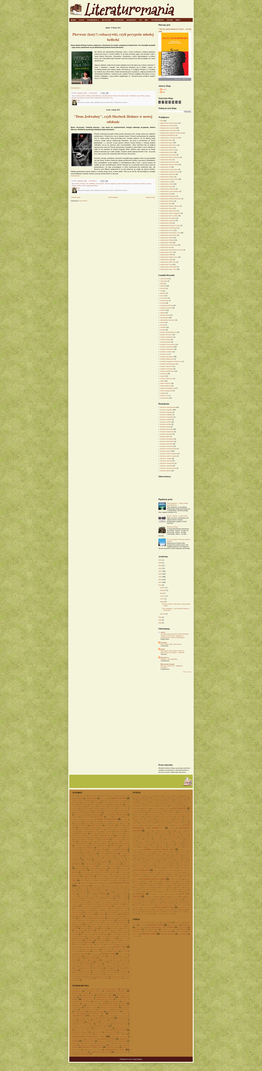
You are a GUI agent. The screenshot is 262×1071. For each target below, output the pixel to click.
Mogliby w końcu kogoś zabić (159, 849)
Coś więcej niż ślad (179, 800)
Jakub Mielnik (120, 857)
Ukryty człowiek (186, 891)
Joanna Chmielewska (79, 870)
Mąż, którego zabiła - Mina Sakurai (171, 644)
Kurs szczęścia (178, 841)
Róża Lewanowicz (77, 949)
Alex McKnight (105, 802)
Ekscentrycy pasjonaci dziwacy (166, 816)
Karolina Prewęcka (85, 883)
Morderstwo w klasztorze (147, 851)
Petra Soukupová (108, 932)
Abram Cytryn (83, 796)
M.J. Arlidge (123, 896)
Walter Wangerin (113, 966)
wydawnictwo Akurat (166, 147)
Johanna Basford (123, 872)
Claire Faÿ (100, 829)
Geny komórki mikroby (143, 820)
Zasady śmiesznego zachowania (166, 905)
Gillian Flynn (124, 845)
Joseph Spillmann (111, 876)
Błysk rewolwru (184, 798)
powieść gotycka (165, 342)
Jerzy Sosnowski (80, 868)
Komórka (185, 835)
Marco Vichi (119, 904)
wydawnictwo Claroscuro (92, 1005)
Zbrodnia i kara (136, 907)
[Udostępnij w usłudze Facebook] (107, 93)
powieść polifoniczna (167, 359)
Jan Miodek (87, 860)
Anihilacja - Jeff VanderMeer (169, 659)
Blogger (139, 1059)
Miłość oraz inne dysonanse (175, 847)
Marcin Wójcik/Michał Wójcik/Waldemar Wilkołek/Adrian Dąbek (97, 904)
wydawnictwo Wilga (166, 259)
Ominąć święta (170, 859)
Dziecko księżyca (183, 810)
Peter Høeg (116, 930)
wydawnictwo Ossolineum (80, 1032)
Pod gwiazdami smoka (184, 867)
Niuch (135, 859)
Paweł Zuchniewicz (79, 930)
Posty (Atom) (83, 201)
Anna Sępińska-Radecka (108, 810)
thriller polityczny (165, 386)
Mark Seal (106, 910)
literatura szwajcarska (167, 463)
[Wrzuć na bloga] (104, 93)
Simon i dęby (146, 885)
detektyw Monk (148, 933)
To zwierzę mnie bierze (182, 889)
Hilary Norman (121, 850)
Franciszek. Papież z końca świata (164, 818)
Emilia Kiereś (87, 839)
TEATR (170, 20)
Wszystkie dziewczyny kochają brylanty (172, 899)
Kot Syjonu (157, 837)
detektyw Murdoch (167, 934)
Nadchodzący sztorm (170, 853)
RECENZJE (106, 20)
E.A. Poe (99, 835)
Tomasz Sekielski (101, 962)
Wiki (163, 92)
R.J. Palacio (103, 936)
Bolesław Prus (87, 823)
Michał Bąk (121, 918)
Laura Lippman (83, 894)
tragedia (163, 393)
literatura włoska (165, 470)
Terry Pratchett (84, 960)
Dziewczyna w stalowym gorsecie (167, 812)
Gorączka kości (168, 820)
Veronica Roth (97, 964)
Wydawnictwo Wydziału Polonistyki (171, 133)
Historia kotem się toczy (162, 822)
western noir (164, 395)
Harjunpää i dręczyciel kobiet (147, 822)
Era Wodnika (179, 816)
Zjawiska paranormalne (184, 907)
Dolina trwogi (146, 808)
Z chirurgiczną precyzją (184, 903)
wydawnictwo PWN (166, 223)
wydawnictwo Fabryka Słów (169, 179)
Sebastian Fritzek (118, 949)
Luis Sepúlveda (112, 896)
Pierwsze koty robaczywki (120, 96)
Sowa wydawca (92, 989)
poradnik (163, 327)
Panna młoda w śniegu (184, 863)
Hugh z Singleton (173, 925)
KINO (178, 20)
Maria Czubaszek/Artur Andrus (121, 906)
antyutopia (163, 281)
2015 (160, 577)
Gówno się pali (178, 820)
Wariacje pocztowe (174, 896)
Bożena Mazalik (97, 823)
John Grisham (84, 874)
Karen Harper (109, 880)
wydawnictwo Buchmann (168, 162)
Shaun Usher (95, 951)
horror (162, 295)
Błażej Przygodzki (115, 823)
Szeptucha (171, 887)
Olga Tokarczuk (95, 926)
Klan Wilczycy (152, 833)
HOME (73, 20)
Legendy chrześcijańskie (147, 843)
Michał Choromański (86, 920)
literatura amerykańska (167, 407)
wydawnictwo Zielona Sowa (92, 1050)
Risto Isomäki (77, 942)
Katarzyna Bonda (120, 882)
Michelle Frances (76, 922)
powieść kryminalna (139, 183)
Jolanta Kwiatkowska (117, 874)
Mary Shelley (110, 912)
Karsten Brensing (96, 883)
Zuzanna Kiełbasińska (116, 978)
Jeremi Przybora (78, 866)
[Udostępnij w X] (105, 93)
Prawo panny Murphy (182, 874)
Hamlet (186, 820)
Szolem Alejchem (77, 958)
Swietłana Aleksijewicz (113, 956)
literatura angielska (110, 183)
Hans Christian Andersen (87, 849)
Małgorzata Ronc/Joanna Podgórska (95, 916)
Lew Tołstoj (75, 896)
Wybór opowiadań (168, 901)
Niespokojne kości (176, 857)
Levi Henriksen (123, 894)
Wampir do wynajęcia (180, 931)
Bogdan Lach (96, 821)
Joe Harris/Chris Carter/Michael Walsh (104, 872)
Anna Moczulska (76, 810)
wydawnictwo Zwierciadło (168, 267)
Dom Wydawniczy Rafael (78, 989)
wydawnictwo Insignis (108, 1015)
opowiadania (164, 317)
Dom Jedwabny (90, 183)
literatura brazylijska (166, 417)
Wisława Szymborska (110, 970)
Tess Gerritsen (94, 960)
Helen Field (111, 849)
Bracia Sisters (174, 798)
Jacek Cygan (119, 856)
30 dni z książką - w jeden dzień (177, 516)
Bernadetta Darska (77, 821)
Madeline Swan (86, 898)
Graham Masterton (87, 847)
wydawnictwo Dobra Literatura (87, 1009)
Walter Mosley (103, 966)
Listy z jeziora (170, 843)
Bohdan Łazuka (106, 821)
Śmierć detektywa (169, 911)
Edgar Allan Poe (108, 835)
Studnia (157, 887)
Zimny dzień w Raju (164, 907)
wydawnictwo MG (166, 194)
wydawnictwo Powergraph (168, 228)
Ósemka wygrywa (166, 909)
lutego (162, 601)
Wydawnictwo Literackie (168, 128)
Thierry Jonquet (106, 960)
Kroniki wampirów (139, 927)
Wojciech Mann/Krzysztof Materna (81, 974)
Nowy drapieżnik (153, 859)
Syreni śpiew (164, 887)
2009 (160, 623)
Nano (170, 855)
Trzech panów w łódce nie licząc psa (170, 891)
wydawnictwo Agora (166, 142)
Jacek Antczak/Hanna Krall (106, 855)
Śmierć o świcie (180, 911)
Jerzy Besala (112, 866)
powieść (162, 330)
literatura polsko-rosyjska (168, 456)
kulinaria (163, 310)
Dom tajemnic (179, 808)
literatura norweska (166, 446)
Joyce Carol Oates (123, 876)
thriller (162, 381)
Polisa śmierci (154, 872)
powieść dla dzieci (166, 334)
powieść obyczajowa (78, 98)
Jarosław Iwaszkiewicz (91, 864)
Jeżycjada (186, 925)
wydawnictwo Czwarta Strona (169, 172)
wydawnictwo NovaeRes (168, 218)
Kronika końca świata (159, 839)
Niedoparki (139, 857)
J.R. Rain (87, 855)
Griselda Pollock (114, 847)
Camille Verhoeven (96, 825)
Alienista (159, 796)
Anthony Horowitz (80, 183)
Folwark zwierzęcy (139, 818)
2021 (160, 560)
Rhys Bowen (89, 940)
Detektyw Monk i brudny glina (153, 804)
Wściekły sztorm (166, 903)
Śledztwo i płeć (159, 911)
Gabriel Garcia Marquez (121, 843)
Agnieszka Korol (97, 800)
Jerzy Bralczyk (123, 866)
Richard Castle (101, 940)
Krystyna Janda (82, 890)
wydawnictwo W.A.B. (166, 252)
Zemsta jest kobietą (147, 907)
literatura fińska (165, 427)
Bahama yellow (138, 798)
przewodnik (164, 373)
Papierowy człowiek (139, 865)
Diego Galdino (94, 833)
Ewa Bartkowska (90, 841)
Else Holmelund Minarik (104, 837)
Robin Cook (120, 947)
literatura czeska (165, 422)
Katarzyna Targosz (97, 886)
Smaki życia (166, 885)
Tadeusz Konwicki (119, 958)
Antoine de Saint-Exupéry (80, 814)
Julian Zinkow (90, 878)
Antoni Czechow (94, 815)
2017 (160, 571)
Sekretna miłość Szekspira (152, 883)
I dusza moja (155, 825)
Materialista (171, 845)
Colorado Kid (169, 800)
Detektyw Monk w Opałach (171, 804)
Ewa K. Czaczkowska (102, 841)
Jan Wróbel (122, 859)
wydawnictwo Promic (167, 230)
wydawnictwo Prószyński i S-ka (103, 98)
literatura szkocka (166, 461)
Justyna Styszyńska (114, 878)
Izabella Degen (113, 853)
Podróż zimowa (157, 870)
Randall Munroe (92, 938)
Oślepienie (173, 861)
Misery (142, 847)
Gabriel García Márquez (81, 845)
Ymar (174, 903)
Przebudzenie (150, 876)
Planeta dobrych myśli (170, 867)
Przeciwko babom (160, 876)
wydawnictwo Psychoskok (168, 235)
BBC (146, 20)
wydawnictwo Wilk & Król (168, 262)
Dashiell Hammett (119, 831)
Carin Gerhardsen (110, 825)
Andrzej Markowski (116, 804)
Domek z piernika (137, 810)
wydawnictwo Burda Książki (169, 164)
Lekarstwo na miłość (160, 843)
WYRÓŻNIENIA (157, 20)
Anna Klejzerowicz (84, 808)
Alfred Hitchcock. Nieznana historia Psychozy (144, 796)
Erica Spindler (104, 839)
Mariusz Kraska (76, 910)
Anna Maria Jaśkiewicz (110, 808)
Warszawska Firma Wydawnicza (108, 989)
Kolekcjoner (166, 835)
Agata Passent (104, 798)
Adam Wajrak (91, 798)
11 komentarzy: (93, 93)
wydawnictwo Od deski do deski (97, 1030)
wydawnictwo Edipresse (168, 174)
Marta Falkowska (123, 910)
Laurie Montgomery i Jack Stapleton (160, 927)
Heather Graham (101, 849)
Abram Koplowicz (93, 796)
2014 (160, 579)
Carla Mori (120, 825)
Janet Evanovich (101, 862)
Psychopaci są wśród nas (176, 879)
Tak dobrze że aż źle (160, 889)
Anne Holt (89, 812)
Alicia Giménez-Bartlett (117, 802)
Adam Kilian (113, 796)
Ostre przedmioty (164, 861)
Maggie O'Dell (93, 902)
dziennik (163, 288)
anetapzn (164, 642)
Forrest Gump (149, 818)
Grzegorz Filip (124, 847)
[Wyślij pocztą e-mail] (102, 93)
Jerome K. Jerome (90, 866)
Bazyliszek (147, 798)
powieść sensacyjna (166, 369)
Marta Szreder (100, 912)
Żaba (152, 913)
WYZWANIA (119, 20)
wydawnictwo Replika (167, 240)
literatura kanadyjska (167, 439)
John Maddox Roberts (104, 874)
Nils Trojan (154, 929)
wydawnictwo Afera (166, 140)
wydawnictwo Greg (95, 1016)
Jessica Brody (92, 868)
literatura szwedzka (166, 466)
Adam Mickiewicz (123, 796)
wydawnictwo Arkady (87, 999)
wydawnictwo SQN (166, 242)
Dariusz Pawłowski (96, 831)
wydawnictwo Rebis (92, 185)
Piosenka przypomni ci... (178, 865)
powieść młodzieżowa (167, 349)
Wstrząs (157, 899)
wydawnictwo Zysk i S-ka (168, 269)
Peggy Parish (90, 930)
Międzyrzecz (162, 847)
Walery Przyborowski (84, 966)
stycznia (162, 614)
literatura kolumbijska (167, 441)
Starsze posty (150, 197)
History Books (100, 183)
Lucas (164, 89)
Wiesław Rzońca (97, 968)
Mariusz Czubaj (124, 908)
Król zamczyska (167, 841)
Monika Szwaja (77, 924)
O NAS (81, 20)
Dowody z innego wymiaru (156, 810)
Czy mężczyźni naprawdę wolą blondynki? (162, 802)
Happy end (135, 822)
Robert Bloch (98, 942)
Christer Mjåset (91, 829)
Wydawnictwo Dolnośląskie (169, 123)
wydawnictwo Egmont (113, 1011)
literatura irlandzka (166, 434)
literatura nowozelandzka (168, 448)
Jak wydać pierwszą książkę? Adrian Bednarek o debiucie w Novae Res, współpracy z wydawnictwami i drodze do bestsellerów (174, 635)
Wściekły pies (156, 903)
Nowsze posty (75, 197)
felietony (163, 293)
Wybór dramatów (157, 901)
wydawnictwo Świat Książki (81, 1054)
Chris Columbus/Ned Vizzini (118, 827)
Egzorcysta (153, 816)
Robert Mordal (100, 944)
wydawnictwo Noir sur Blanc (169, 216)
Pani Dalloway (181, 861)
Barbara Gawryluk (118, 816)
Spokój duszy (174, 885)
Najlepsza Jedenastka (184, 853)
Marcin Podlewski (123, 902)
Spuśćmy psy (137, 887)
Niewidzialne (187, 857)
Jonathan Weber (88, 876)
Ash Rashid (156, 922)
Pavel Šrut (103, 928)
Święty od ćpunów (144, 913)
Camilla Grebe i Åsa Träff (80, 825)
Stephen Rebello (123, 954)
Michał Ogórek (109, 920)
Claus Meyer (109, 829)
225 (140, 20)
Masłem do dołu (162, 845)
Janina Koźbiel (115, 862)
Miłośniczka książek (167, 664)
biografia (163, 286)
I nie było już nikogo (166, 825)
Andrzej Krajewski (102, 804)
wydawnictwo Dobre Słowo (104, 1009)
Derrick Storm (83, 833)
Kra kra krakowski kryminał (169, 837)
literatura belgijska (166, 414)
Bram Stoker (106, 823)
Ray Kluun (102, 938)
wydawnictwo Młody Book (168, 211)
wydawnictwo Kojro (166, 186)
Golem (159, 820)
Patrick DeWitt (120, 926)
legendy (162, 312)
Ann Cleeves (112, 806)
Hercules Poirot (155, 925)
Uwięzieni (140, 893)
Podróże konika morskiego (170, 870)
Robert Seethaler (123, 944)
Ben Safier (124, 819)
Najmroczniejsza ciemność (141, 855)
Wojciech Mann (122, 972)
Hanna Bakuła (75, 849)
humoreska (164, 298)
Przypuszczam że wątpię (153, 879)
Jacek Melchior (98, 857)
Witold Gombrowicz (124, 970)
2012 (160, 585)
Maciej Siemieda (76, 898)
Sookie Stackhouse (137, 931)
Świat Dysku (136, 936)
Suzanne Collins (100, 956)
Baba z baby (186, 796)
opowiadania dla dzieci (167, 320)
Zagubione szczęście (150, 905)
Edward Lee (119, 835)
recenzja (87, 98)
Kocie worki (144, 835)
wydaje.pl (114, 993)
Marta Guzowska (77, 912)
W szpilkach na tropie (150, 896)
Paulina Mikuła (84, 928)
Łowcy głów (176, 909)
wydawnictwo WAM (166, 254)
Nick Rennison (112, 924)
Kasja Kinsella (106, 883)
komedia (163, 303)
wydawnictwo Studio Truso (104, 1043)
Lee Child (91, 894)
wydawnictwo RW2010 (78, 1039)
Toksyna (135, 891)
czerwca (162, 596)
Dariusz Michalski (85, 831)
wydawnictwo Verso (85, 1045)
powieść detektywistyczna (125, 183)
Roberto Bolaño (108, 947)
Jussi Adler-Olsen (101, 878)
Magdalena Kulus (76, 900)
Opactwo (178, 859)
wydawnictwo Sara (102, 1041)
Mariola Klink (114, 908)
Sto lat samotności (148, 887)
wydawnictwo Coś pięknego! (109, 1005)
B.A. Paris (108, 816)
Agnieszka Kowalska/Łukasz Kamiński (114, 800)
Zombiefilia (137, 909)
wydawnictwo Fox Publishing (118, 1013)
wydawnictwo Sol (165, 247)
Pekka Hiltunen (100, 930)
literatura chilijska (165, 419)
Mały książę (179, 845)
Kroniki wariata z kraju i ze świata (175, 839)
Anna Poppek (96, 810)
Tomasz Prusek (76, 962)
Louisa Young (92, 896)
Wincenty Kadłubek (85, 970)
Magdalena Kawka (107, 898)
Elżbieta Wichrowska (117, 837)
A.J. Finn (74, 796)
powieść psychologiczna (168, 364)
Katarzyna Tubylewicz (110, 886)
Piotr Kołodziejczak (101, 934)
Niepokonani (167, 857)
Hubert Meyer (75, 851)
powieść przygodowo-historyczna (171, 361)
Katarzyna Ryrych (83, 886)
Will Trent (108, 968)
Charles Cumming (104, 827)
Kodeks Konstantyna (155, 835)
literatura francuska (166, 429)
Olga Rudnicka (83, 926)
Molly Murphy (137, 929)
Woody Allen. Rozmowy (147, 899)
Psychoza (187, 879)
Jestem (156, 831)
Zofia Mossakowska (116, 976)
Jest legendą (148, 831)
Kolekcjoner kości (175, 835)
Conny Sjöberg (167, 922)
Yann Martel (81, 976)
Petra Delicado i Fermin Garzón (92, 932)
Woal (182, 896)
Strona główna (113, 197)
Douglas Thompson (90, 835)
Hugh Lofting (84, 851)
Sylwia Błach (124, 956)
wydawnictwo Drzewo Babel (121, 1009)
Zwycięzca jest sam (147, 909)
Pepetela (108, 930)
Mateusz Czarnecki (120, 912)
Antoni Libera (106, 814)
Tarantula (171, 889)
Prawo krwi (172, 874)
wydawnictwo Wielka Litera (169, 257)
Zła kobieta (157, 909)
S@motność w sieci (183, 881)
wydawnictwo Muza (166, 208)
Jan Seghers (114, 859)
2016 (160, 574)
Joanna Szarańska (86, 872)
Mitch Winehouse (107, 922)
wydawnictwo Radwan (91, 1039)
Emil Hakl (127, 837)
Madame (178, 843)
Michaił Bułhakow (112, 918)
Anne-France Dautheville (110, 812)
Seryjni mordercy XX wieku (167, 883)
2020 (160, 563)
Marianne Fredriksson (102, 908)
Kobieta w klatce (175, 833)
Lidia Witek (83, 896)
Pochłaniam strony (134, 96)
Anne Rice (97, 812)
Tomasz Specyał (113, 962)
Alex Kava (96, 802)
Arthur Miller (75, 816)
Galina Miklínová (93, 845)
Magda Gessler (96, 898)
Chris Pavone (81, 829)
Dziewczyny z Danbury (184, 812)
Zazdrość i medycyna (182, 905)
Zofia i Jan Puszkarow (86, 978)
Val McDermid (86, 964)
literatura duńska (165, 424)
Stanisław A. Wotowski (79, 954)
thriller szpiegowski (166, 391)
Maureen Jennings (88, 914)
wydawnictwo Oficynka (167, 220)
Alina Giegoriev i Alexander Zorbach (142, 922)
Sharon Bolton (85, 951)
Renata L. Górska (123, 938)
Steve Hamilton (76, 956)
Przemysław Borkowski (78, 936)
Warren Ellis (77, 968)
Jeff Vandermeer (104, 864)
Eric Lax (95, 839)
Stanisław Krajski (94, 954)
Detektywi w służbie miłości (176, 806)
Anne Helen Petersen (79, 812)
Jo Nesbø (113, 868)
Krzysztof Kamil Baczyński (97, 890)
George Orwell (104, 845)
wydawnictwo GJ (165, 181)
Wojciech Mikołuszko (97, 974)
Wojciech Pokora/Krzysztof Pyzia (113, 974)
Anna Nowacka (87, 810)
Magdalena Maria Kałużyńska (79, 902)
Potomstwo (140, 874)
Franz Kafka (107, 843)
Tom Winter (125, 960)
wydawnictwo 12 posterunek (169, 138)
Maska (154, 845)
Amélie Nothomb (83, 804)
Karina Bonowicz (97, 96)
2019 (160, 565)
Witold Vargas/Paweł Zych (82, 972)
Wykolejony (178, 901)
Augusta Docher (98, 817)
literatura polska (107, 96)
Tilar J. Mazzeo (116, 960)
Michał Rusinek (122, 920)
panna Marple (182, 934)
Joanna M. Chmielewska (98, 870)
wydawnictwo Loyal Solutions (169, 191)
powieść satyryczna (166, 366)
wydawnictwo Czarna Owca (169, 169)
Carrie (134, 800)
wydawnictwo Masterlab (122, 1022)
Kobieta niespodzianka (163, 833)
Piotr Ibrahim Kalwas (86, 934)
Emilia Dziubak (78, 839)
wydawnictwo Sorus (89, 1043)
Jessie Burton (103, 868)
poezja (162, 325)
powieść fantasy (165, 339)
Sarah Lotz (96, 949)
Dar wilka (177, 802)
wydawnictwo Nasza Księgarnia (170, 213)
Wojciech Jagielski (110, 972)
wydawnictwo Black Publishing (170, 157)
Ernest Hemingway (116, 839)
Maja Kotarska (112, 902)
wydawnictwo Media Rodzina (82, 1024)
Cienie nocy (161, 800)
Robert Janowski (78, 944)
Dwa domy (174, 810)
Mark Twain (114, 910)
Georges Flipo (115, 845)
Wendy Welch (86, 968)
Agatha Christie (118, 798)
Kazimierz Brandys (93, 888)
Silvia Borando (104, 951)
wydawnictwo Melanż (167, 201)
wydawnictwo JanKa (166, 184)
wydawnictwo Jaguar (89, 1018)
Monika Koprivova (121, 922)
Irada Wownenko (76, 853)
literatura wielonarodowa (168, 468)
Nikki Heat (122, 924)
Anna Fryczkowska (123, 806)
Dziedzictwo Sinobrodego (139, 812)
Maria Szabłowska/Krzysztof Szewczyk (84, 908)
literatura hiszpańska (167, 431)
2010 (160, 620)
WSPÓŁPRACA (93, 20)
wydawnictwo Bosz (166, 159)
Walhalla (159, 896)
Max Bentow (101, 914)
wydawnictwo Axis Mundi (168, 155)
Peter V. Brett (124, 930)
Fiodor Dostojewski (96, 843)
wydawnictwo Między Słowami (170, 206)
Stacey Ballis (124, 951)
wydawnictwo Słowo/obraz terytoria (171, 250)
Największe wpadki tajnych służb (158, 855)
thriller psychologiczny (167, 388)
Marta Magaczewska (90, 912)
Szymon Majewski (90, 958)
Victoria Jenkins (108, 964)
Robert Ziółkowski (86, 947)
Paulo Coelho (94, 928)
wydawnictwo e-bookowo (121, 1052)
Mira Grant (86, 922)
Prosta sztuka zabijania (139, 876)
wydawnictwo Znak (166, 264)
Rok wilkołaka (172, 881)
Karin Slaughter (119, 880)
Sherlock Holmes (77, 185)
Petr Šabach (76, 932)
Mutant (157, 851)
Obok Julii (161, 859)
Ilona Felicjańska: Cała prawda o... (161, 826)
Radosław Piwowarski (123, 936)
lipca (161, 593)
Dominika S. (165, 657)
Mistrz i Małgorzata (151, 847)
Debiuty (89, 96)
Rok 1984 (164, 881)
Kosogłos (135, 837)
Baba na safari (177, 796)
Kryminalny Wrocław (154, 841)
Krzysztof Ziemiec (119, 892)
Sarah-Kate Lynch (106, 949)
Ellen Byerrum (92, 837)
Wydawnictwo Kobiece (167, 125)
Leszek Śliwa (113, 894)
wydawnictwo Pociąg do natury (170, 225)
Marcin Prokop (76, 904)
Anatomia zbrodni (168, 796)
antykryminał (164, 278)
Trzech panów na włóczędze (152, 891)
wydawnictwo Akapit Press (168, 145)
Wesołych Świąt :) (172, 527)
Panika (174, 863)
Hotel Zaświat (145, 825)
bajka (162, 283)
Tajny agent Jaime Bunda (146, 889)
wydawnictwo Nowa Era (81, 1030)
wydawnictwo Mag (92, 1022)
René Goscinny (77, 940)
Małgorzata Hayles (112, 914)
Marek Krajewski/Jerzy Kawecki (89, 906)
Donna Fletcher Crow (106, 833)
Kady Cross (83, 880)
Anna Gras (75, 808)
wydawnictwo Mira (166, 203)
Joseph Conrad (100, 876)
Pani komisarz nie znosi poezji (163, 863)
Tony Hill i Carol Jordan (164, 931)
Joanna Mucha (113, 870)
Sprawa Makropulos (185, 885)
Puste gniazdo (138, 881)
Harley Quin (142, 925)
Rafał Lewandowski (80, 938)
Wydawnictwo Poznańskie (168, 130)
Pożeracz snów (163, 874)
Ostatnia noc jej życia (138, 861)
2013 (160, 582)
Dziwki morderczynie (140, 814)
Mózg (174, 851)
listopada (163, 590)
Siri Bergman (115, 951)
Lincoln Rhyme (182, 927)
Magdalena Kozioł (121, 898)
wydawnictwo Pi (123, 1032)
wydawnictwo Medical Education (170, 198)
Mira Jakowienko (96, 922)
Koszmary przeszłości (145, 837)
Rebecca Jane (111, 938)
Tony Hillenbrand (123, 962)
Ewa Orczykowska (115, 841)
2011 (159, 617)
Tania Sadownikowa (149, 931)
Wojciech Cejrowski (98, 972)
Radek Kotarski (112, 936)
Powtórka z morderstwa (151, 874)
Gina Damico (75, 847)
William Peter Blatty (118, 968)
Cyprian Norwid (119, 829)
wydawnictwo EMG (80, 1011)
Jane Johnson (88, 862)
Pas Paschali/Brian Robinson (108, 926)
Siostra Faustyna (156, 885)
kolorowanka (164, 300)
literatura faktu (165, 315)
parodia (162, 322)
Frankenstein (178, 818)
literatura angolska (166, 412)
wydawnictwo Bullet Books (90, 1003)
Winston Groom (97, 970)
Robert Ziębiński (97, 947)
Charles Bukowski (93, 827)
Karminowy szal (180, 831)
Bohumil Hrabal (78, 823)
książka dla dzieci (166, 308)
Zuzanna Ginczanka (102, 978)
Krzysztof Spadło (107, 892)
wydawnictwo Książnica (167, 189)
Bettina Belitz (87, 821)
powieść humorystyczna (168, 344)
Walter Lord (95, 966)
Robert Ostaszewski (111, 944)
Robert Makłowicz (89, 944)
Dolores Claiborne (156, 808)
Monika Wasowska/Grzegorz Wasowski (96, 924)
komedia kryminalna (166, 305)
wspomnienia (164, 398)
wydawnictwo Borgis (99, 1001)
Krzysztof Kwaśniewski (79, 892)
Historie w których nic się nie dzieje (179, 822)
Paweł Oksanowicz (115, 928)
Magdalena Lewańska (121, 900)
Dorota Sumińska (118, 833)
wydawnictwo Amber (166, 152)
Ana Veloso (93, 804)
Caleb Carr (125, 823)
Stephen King (108, 953)
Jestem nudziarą (164, 831)
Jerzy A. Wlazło (103, 866)
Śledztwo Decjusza (148, 911)
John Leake (94, 874)
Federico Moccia (84, 843)
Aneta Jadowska (103, 806)
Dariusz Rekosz (108, 831)
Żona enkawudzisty (160, 913)
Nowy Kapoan (142, 859)
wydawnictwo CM (165, 167)
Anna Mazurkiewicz (123, 808)
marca (162, 599)
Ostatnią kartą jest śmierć (151, 861)
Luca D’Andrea (101, 896)
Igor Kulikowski (103, 851)
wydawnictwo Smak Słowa (168, 245)
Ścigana (183, 909)
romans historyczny (166, 378)
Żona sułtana (170, 913)
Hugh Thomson (93, 851)
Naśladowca (177, 855)
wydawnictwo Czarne (90, 1007)
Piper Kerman (123, 934)
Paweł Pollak (125, 928)
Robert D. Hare (108, 942)
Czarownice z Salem (144, 802)
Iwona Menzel (102, 853)
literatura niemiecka (166, 444)
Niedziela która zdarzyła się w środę (153, 857)
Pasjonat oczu (150, 865)
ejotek (163, 649)
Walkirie (165, 896)
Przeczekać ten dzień (173, 876)
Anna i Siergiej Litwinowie (123, 810)
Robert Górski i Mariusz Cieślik (121, 942)
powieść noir (164, 354)
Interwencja (172, 828)
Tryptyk (141, 891)
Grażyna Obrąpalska (102, 847)
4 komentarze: (93, 181)
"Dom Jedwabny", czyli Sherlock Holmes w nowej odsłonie (113, 119)
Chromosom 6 (141, 800)
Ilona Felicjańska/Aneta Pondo (118, 852)
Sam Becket (87, 949)
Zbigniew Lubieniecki (91, 976)
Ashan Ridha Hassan (85, 816)
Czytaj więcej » (75, 88)
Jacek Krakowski (86, 857)
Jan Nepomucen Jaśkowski (101, 859)
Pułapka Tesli (147, 881)
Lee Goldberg (101, 894)
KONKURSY (131, 20)
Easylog (146, 816)
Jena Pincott (126, 864)
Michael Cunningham (83, 918)
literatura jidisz (165, 436)
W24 (91, 98)
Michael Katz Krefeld (98, 918)
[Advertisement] (173, 688)
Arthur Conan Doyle (119, 815)
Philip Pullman (119, 932)
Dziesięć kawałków (152, 812)
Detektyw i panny (163, 806)
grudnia (162, 587)
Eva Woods (81, 841)
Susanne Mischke (88, 956)
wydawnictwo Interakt (122, 1015)
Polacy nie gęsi (145, 96)
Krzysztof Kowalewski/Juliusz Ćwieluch (118, 890)
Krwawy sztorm (142, 841)
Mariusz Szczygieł (87, 910)
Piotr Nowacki (114, 934)
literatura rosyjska (166, 458)
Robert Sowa (75, 947)
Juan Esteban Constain (78, 878)
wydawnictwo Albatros (167, 150)
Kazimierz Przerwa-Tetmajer (107, 888)
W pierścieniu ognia (173, 894)
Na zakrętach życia (158, 853)
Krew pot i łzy (147, 839)
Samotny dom (136, 883)
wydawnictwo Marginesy (168, 196)
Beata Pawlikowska (107, 819)
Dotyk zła (145, 810)
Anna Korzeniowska (97, 808)
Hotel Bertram (136, 825)
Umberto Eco (75, 964)
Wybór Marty (148, 901)
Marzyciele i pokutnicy (144, 845)
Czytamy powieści (80, 96)
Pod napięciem (141, 870)
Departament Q (179, 922)
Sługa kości (179, 887)
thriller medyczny (165, 383)
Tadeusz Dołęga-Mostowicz (106, 958)
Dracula (167, 810)
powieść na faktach (166, 351)
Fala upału (187, 816)
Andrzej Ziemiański (91, 806)
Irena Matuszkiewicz (89, 853)
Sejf (142, 883)
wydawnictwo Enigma (167, 177)
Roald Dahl (87, 942)
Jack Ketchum (109, 858)
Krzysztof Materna (94, 892)
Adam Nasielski (77, 798)
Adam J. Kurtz (104, 796)
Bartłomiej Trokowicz (88, 819)
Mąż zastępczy (182, 851)
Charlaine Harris (82, 827)
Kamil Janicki (92, 880)
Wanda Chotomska (124, 966)
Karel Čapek (101, 880)
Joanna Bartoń (123, 868)
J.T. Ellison (94, 855)
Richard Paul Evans (114, 940)
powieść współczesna (167, 371)
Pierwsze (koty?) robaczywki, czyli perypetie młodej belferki (113, 37)
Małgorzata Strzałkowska (113, 916)
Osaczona (185, 859)
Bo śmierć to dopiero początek (160, 798)
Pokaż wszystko (187, 671)
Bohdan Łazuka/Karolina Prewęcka (120, 821)
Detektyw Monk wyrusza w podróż (147, 806)
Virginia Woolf (118, 964)
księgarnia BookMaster (167, 135)
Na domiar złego (147, 853)
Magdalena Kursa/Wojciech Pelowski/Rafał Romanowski (98, 900)
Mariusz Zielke (97, 910)
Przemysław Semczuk (92, 936)
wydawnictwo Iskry (77, 1018)
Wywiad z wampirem (145, 903)
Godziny (153, 820)
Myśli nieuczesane (166, 851)
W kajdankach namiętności (157, 894)
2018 (160, 568)
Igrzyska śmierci (178, 825)
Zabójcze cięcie (138, 905)
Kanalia (172, 831)
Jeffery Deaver (115, 864)
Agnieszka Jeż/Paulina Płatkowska (81, 800)
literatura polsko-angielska (168, 453)
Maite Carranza (103, 902)
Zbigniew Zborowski (104, 976)
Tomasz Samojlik (87, 962)
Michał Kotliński (98, 920)
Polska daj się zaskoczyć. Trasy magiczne (172, 872)
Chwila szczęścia (151, 800)
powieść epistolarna (166, 337)
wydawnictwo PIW (96, 1032)
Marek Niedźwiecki (105, 906)
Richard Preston (125, 940)
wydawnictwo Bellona (121, 999)
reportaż (163, 376)
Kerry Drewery (120, 888)
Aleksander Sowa (86, 802)
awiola (163, 632)
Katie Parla (83, 888)
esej (161, 291)
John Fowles (75, 874)
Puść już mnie (156, 881)
